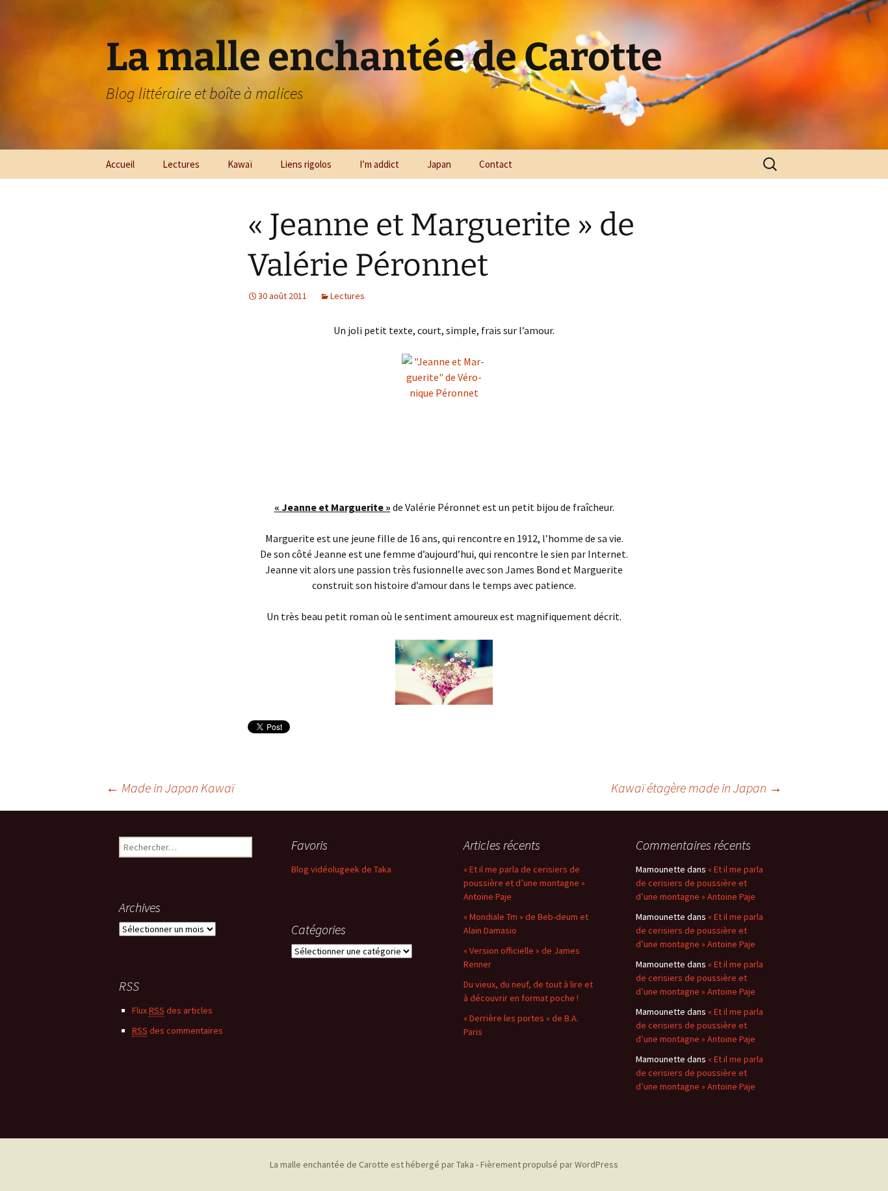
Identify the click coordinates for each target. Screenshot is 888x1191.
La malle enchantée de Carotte (329, 1164)
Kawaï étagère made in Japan (696, 787)
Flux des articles (172, 1010)
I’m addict (379, 164)
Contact (495, 164)
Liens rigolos (306, 164)
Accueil (120, 164)
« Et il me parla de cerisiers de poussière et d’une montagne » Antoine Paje (524, 882)
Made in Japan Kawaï (170, 787)
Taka (465, 1164)
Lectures (181, 164)
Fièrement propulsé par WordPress (549, 1164)
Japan (439, 164)
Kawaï (240, 164)
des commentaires (177, 1030)
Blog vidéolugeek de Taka (341, 869)
